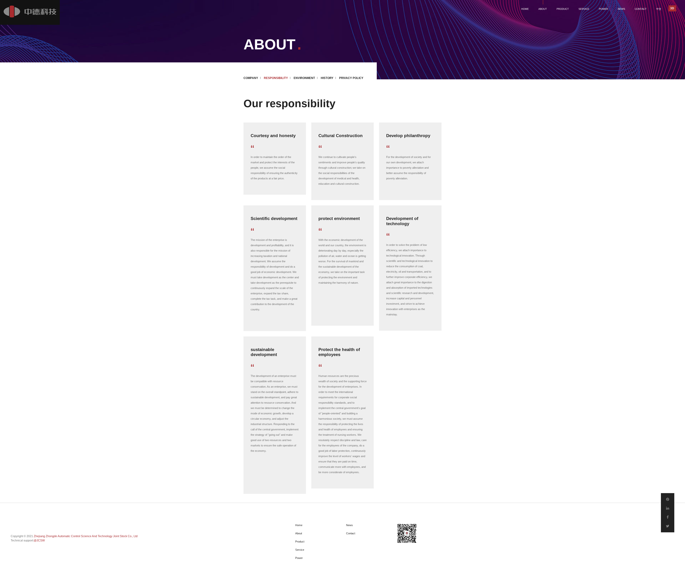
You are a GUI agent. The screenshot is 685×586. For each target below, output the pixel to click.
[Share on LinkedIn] (667, 508)
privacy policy (351, 78)
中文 (658, 8)
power (603, 8)
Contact (350, 533)
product (563, 8)
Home (298, 525)
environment (304, 78)
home (525, 8)
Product (299, 541)
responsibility (276, 78)
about (542, 8)
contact (641, 8)
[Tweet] (667, 526)
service (584, 8)
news (621, 8)
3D (672, 8)
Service (299, 549)
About (298, 533)
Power (299, 557)
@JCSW (39, 540)
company (250, 78)
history (327, 78)
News (349, 525)
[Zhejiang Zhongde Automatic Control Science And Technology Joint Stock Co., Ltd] (30, 12)
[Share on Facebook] (667, 517)
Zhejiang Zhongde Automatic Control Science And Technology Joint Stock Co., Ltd (86, 536)
